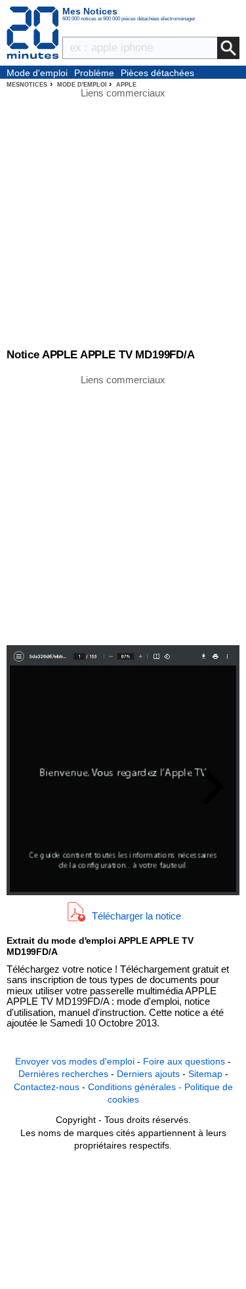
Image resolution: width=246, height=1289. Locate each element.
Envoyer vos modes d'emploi (74, 1061)
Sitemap (205, 1073)
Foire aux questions (184, 1061)
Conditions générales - (136, 1087)
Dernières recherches (63, 1073)
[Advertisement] (123, 509)
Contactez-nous (46, 1087)
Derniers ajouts (148, 1073)
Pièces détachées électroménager (157, 73)
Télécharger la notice (136, 915)
